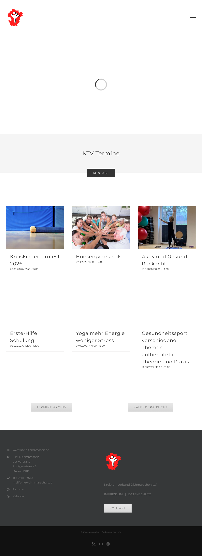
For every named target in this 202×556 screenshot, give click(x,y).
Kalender (19, 496)
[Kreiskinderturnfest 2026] (35, 227)
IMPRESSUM (113, 494)
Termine (18, 489)
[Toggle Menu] (193, 17)
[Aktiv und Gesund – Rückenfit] (167, 227)
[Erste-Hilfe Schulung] (35, 304)
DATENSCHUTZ (139, 494)
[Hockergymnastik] (101, 227)
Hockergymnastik (98, 256)
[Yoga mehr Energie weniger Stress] (101, 304)
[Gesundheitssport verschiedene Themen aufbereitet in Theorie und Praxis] (167, 304)
